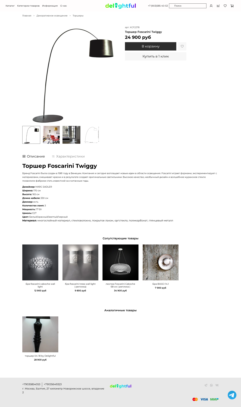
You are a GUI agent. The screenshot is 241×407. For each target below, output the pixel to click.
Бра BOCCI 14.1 (160, 284)
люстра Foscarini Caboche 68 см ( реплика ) (120, 285)
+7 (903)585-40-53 (158, 5)
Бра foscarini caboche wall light (40, 285)
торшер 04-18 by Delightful (40, 356)
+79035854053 (31, 384)
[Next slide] (116, 74)
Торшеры (78, 15)
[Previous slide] (26, 74)
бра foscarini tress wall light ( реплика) (80, 285)
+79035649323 (53, 384)
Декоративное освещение (52, 15)
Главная (26, 15)
